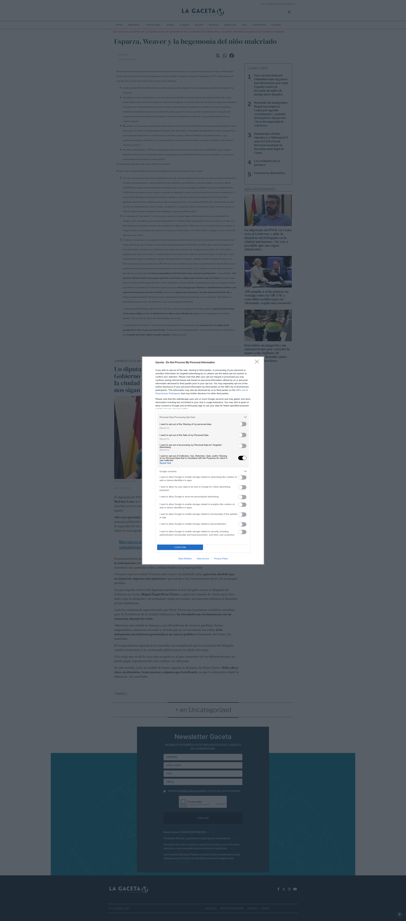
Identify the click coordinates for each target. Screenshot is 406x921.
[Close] (258, 363)
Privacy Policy (221, 558)
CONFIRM (180, 547)
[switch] (242, 424)
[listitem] (203, 417)
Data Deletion (185, 558)
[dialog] (203, 460)
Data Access (203, 558)
